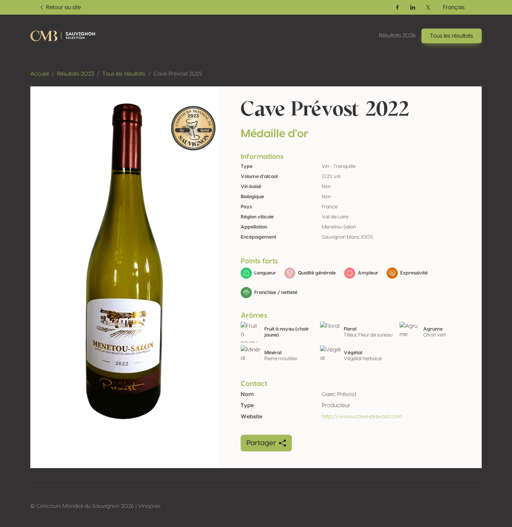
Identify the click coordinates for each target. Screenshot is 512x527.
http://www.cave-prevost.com (362, 416)
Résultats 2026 (397, 35)
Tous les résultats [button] (451, 36)
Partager (261, 443)
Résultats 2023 (75, 74)
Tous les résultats (123, 74)
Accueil (39, 74)
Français (454, 7)
